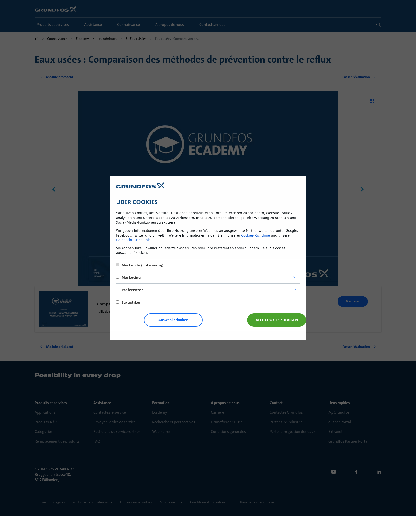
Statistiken (132, 302)
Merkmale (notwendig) (142, 265)
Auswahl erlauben (173, 320)
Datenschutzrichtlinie (133, 240)
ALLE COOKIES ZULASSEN (277, 320)
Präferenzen (133, 289)
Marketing (131, 277)
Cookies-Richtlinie (255, 235)
